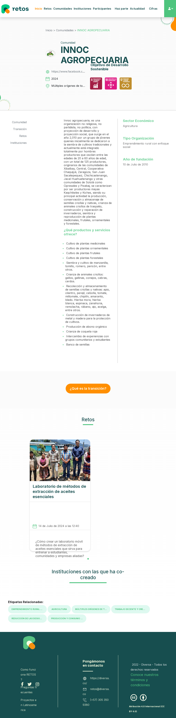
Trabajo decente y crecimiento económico (132, 609)
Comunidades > (66, 30)
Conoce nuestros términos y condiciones (144, 680)
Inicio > (51, 30)
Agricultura (59, 609)
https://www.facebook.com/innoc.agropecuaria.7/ (83, 71)
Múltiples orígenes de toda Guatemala (92, 609)
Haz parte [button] (121, 8)
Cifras (153, 8)
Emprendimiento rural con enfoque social (29, 609)
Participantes (102, 8)
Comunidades (62, 8)
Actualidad (137, 8)
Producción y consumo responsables (68, 618)
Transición (20, 129)
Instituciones (82, 8)
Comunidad (19, 122)
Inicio (38, 8)
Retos (48, 8)
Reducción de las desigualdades (29, 618)
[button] (171, 8)
